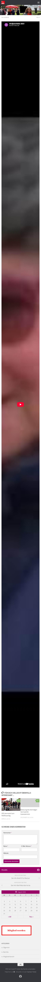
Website (5, 853)
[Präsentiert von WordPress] (14, 972)
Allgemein (5, 17)
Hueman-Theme (31, 972)
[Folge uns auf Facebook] (38, 870)
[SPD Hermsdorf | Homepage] (3, 2)
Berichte (5, 952)
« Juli (9, 917)
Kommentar (7, 833)
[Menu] (38, 2)
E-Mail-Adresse (26, 846)
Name (5, 846)
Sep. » (31, 917)
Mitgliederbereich (8, 957)
